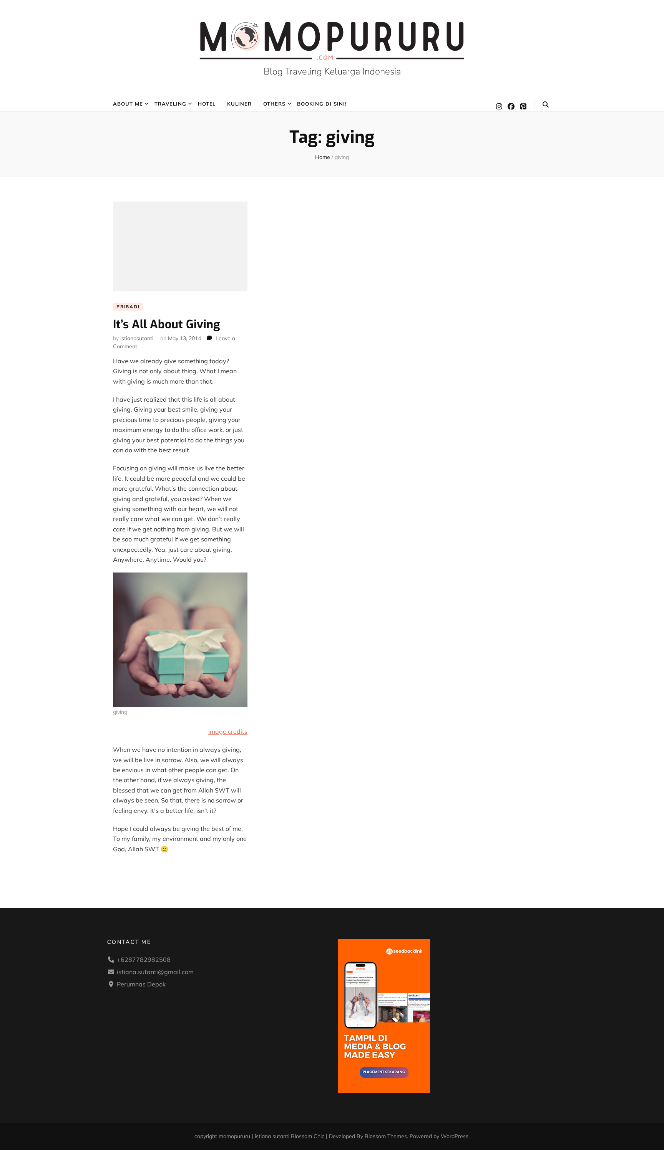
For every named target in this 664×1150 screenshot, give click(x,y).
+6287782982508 (144, 959)
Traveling (170, 104)
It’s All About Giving (166, 324)
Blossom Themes (386, 1136)
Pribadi (128, 306)
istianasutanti (136, 338)
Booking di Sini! (322, 104)
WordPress (454, 1136)
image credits (227, 731)
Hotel (207, 104)
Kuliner (239, 104)
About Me (128, 104)
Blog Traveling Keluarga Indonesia (332, 71)
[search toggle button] (546, 104)
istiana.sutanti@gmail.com (155, 972)
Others (274, 104)
